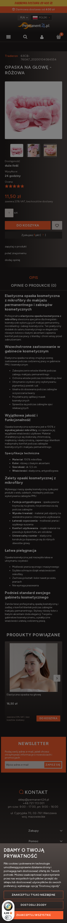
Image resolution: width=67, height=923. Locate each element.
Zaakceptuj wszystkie (33, 915)
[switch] (8, 918)
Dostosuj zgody (34, 905)
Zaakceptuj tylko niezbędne (33, 894)
